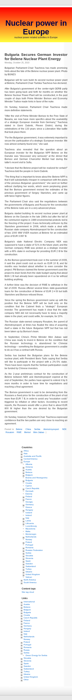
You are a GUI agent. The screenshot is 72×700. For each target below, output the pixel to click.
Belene (19, 429)
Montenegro (31, 534)
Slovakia (29, 556)
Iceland (29, 513)
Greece (29, 507)
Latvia (28, 521)
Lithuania (30, 523)
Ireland (29, 515)
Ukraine (29, 572)
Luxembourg (31, 526)
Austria (29, 470)
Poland (29, 542)
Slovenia (29, 558)
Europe (27, 461)
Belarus (29, 472)
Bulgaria (29, 480)
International (29, 602)
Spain (28, 561)
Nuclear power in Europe (36, 27)
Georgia (29, 502)
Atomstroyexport (51, 429)
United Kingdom (33, 574)
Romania (29, 547)
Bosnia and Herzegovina (36, 478)
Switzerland (31, 566)
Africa (26, 451)
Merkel (27, 432)
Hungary (29, 510)
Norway (29, 539)
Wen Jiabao (38, 432)
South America (30, 582)
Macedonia (30, 529)
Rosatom (10, 432)
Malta (28, 531)
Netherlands (31, 537)
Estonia (29, 494)
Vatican (29, 577)
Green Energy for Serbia (36, 655)
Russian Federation (34, 550)
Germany (30, 504)
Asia (25, 453)
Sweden (29, 564)
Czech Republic (32, 488)
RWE (19, 432)
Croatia (29, 483)
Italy (27, 518)
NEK (64, 429)
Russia (27, 650)
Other (26, 680)
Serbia (37, 429)
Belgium (29, 475)
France (29, 499)
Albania (29, 464)
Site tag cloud (28, 592)
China (28, 429)
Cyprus (29, 486)
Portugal (29, 545)
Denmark (29, 491)
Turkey (28, 569)
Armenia (29, 467)
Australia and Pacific (33, 456)
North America (30, 580)
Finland (29, 496)
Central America (30, 459)
